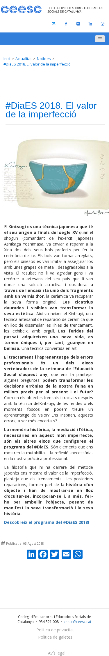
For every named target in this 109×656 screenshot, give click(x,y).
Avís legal (56, 653)
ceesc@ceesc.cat (77, 621)
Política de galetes (55, 637)
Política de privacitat (55, 630)
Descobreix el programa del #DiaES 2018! (46, 522)
